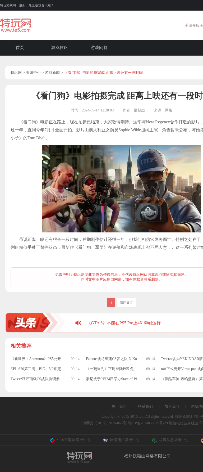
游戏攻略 (59, 47)
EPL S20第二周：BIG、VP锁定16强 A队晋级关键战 (38, 369)
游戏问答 (99, 47)
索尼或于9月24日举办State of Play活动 (113, 379)
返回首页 (126, 303)
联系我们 (145, 406)
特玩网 (16, 73)
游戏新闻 (52, 73)
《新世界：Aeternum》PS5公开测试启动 (38, 359)
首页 (20, 47)
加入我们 (171, 406)
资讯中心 (33, 73)
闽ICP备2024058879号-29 (147, 423)
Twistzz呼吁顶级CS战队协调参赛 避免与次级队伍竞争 (38, 379)
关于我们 (119, 406)
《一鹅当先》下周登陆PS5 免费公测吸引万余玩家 (113, 369)
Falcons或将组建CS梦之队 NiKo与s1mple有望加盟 (113, 359)
